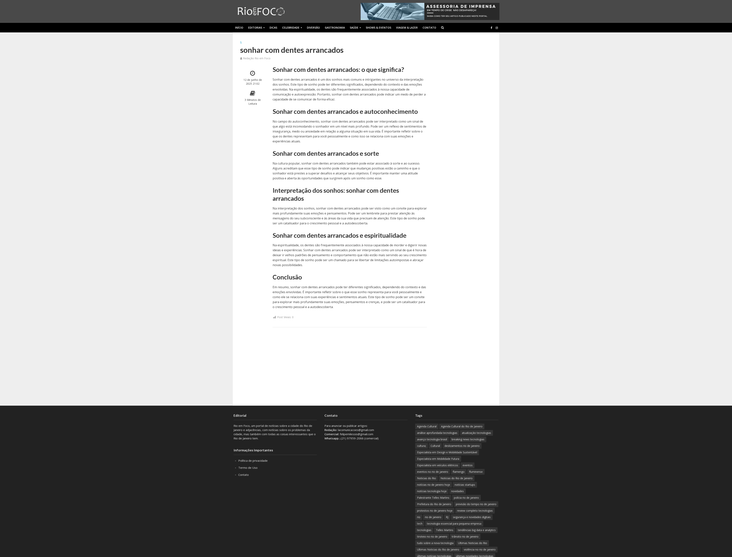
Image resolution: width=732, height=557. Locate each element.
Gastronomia (335, 27)
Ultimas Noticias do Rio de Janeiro (438, 549)
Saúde (354, 27)
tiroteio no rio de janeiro (432, 536)
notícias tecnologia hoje (432, 491)
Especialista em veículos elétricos (437, 465)
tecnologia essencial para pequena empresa (454, 523)
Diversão (313, 27)
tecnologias (424, 530)
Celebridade (290, 27)
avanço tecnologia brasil (432, 439)
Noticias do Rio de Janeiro (457, 478)
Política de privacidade (253, 460)
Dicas (273, 27)
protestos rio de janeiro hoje (435, 510)
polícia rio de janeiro (466, 497)
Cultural (435, 446)
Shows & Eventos (378, 27)
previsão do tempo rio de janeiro (476, 504)
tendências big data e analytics (477, 530)
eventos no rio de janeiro (432, 472)
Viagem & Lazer (407, 27)
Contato (429, 27)
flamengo (459, 472)
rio (418, 517)
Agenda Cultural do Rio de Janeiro (461, 426)
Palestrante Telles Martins (433, 497)
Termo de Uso (248, 468)
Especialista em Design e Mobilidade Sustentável (447, 452)
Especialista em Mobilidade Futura (438, 459)
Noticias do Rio (426, 478)
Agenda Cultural (427, 426)
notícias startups (465, 484)
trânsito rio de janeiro (465, 536)
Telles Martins (444, 530)
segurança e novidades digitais (472, 517)
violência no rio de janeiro (480, 549)
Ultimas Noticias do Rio (472, 543)
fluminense (476, 472)
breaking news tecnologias (468, 439)
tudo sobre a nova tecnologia (435, 543)
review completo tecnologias (475, 510)
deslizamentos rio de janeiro (462, 446)
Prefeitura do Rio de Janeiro (434, 504)
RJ (447, 517)
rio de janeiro (433, 517)
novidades (457, 491)
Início (239, 27)
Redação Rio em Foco (256, 58)
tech (419, 523)
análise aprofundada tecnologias (437, 433)
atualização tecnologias (476, 433)
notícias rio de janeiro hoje (433, 484)
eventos (468, 465)
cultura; (421, 446)
